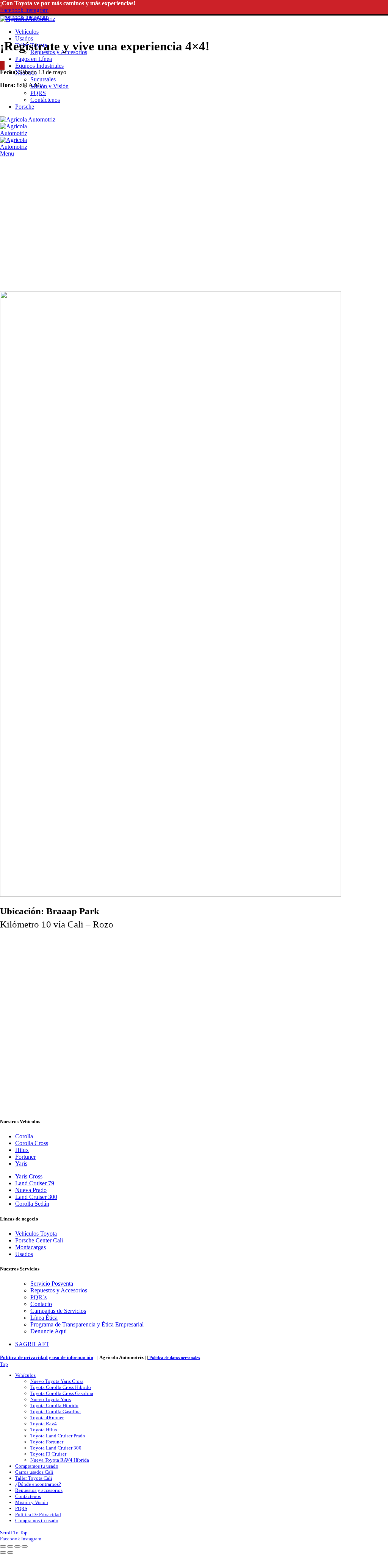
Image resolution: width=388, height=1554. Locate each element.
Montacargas (30, 1247)
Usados (24, 1254)
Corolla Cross (31, 1143)
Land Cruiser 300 (36, 1197)
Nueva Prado (31, 1190)
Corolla (24, 1136)
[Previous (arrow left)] (3, 1552)
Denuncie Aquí (48, 1331)
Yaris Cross (28, 1176)
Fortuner (25, 1156)
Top (4, 1364)
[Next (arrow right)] (10, 1552)
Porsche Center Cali (39, 1240)
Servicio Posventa (51, 1283)
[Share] (10, 1546)
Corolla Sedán (32, 1203)
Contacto (41, 1304)
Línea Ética (44, 1317)
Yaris (21, 1163)
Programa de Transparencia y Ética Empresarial (87, 1324)
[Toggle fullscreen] (17, 1546)
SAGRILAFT (32, 1344)
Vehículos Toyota (36, 1233)
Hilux (22, 1150)
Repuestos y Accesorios (58, 1290)
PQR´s (38, 1297)
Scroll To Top (14, 1532)
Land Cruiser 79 (34, 1183)
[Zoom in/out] (25, 1546)
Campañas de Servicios (58, 1311)
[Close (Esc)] (3, 1546)
